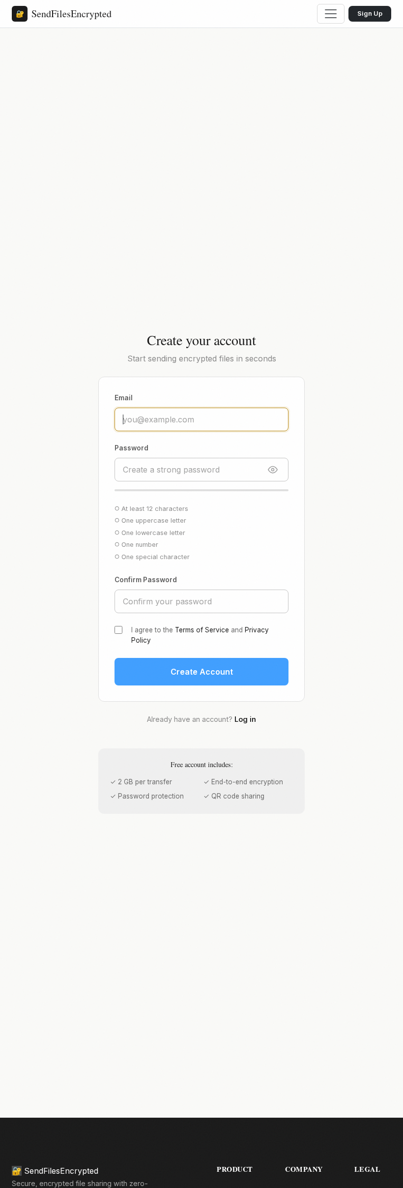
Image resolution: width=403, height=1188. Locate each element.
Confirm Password (146, 580)
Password (131, 448)
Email (124, 398)
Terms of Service (202, 630)
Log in (245, 719)
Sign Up (369, 13)
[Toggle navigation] (331, 14)
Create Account (202, 672)
